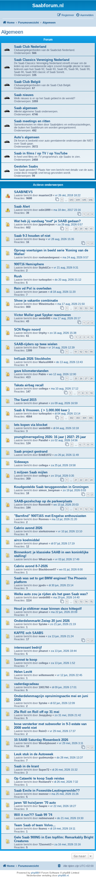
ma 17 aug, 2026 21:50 (71, 303)
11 (81, 509)
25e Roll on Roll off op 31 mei (36, 712)
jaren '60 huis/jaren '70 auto (35, 803)
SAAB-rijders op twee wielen (35, 344)
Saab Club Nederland (30, 47)
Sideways (21, 462)
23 (86, 480)
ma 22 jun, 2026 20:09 (64, 611)
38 (76, 228)
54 (91, 308)
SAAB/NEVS (23, 192)
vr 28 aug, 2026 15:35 (61, 239)
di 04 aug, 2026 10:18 (66, 428)
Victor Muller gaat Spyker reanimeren (42, 315)
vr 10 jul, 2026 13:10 (70, 531)
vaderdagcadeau (26, 684)
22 (81, 480)
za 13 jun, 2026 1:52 (63, 662)
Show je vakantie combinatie (36, 300)
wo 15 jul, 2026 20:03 (66, 504)
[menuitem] (85, 15)
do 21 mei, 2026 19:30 (70, 818)
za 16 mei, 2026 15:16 (67, 844)
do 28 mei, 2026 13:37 (70, 757)
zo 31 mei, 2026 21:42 (68, 715)
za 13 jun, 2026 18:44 (64, 650)
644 (78, 199)
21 (76, 480)
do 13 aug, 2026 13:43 (69, 362)
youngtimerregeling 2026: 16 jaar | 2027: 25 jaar (50, 437)
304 (84, 417)
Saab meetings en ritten (32, 121)
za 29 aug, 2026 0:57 (70, 224)
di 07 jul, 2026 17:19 (63, 543)
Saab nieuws (23, 95)
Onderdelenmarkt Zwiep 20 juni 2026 (42, 621)
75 (91, 601)
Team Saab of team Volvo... (35, 825)
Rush (18, 276)
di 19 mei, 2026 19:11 (62, 828)
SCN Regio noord (27, 329)
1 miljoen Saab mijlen (31, 472)
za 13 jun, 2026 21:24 (61, 636)
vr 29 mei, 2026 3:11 (71, 743)
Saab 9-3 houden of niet (32, 236)
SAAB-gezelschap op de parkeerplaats (43, 501)
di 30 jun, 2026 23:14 (61, 585)
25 (76, 378)
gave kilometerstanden (31, 371)
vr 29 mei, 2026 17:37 (63, 731)
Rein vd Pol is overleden (32, 288)
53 (86, 308)
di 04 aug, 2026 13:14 (67, 413)
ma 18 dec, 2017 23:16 (67, 209)
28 (91, 378)
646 (91, 199)
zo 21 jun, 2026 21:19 (63, 624)
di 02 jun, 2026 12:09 (62, 703)
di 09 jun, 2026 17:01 (64, 687)
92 (81, 351)
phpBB (35, 872)
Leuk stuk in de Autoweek (33, 754)
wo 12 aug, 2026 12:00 (62, 374)
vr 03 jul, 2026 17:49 (67, 559)
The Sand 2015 (25, 400)
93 (86, 351)
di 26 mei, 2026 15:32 (65, 769)
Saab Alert (22, 206)
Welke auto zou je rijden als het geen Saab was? (51, 594)
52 (81, 308)
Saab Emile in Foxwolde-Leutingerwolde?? (47, 790)
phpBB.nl (63, 875)
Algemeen (12, 32)
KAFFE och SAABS (28, 633)
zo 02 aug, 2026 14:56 (64, 440)
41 (91, 228)
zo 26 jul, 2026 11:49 (66, 454)
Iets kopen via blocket (30, 425)
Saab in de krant (26, 766)
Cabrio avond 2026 (28, 528)
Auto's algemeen (26, 137)
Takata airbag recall (29, 385)
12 (86, 509)
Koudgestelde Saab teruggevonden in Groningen (51, 487)
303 (78, 417)
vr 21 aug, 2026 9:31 (66, 267)
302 (71, 417)
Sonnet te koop (25, 659)
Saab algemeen (25, 108)
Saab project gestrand (31, 451)
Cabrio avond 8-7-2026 (31, 566)
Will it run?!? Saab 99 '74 (33, 815)
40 (86, 228)
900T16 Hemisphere (29, 264)
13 (91, 509)
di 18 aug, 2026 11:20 (63, 291)
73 (81, 601)
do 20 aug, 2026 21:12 (68, 279)
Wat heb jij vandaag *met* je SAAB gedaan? (47, 221)
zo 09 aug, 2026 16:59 (64, 403)
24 (91, 480)
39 (81, 228)
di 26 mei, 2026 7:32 (66, 781)
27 (86, 378)
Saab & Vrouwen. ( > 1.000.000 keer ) (41, 410)
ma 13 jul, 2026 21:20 (64, 519)
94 (91, 351)
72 (76, 601)
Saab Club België (27, 82)
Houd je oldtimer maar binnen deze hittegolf (47, 608)
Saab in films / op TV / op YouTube (40, 153)
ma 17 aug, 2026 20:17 (66, 318)
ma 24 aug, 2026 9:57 (75, 257)
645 (84, 199)
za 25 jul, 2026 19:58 (63, 465)
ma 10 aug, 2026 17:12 (64, 388)
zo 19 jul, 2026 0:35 (62, 475)
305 (91, 417)
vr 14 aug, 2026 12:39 (61, 347)
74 (86, 601)
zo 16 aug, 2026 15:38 (63, 332)
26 (81, 378)
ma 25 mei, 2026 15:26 (65, 793)
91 (76, 351)
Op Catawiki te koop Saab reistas (39, 778)
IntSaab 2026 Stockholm (32, 359)
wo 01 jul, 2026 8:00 (71, 569)
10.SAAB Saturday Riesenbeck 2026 (41, 740)
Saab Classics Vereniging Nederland (41, 60)
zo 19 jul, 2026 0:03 (74, 490)
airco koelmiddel (27, 540)
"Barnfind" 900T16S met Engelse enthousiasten (50, 516)
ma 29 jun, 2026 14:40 (66, 597)
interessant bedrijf (28, 647)
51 (76, 308)
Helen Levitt (23, 672)
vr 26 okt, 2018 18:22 (67, 195)
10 (91, 393)
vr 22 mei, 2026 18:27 (63, 806)
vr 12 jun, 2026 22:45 (69, 675)
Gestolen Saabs (26, 166)
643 (71, 199)
